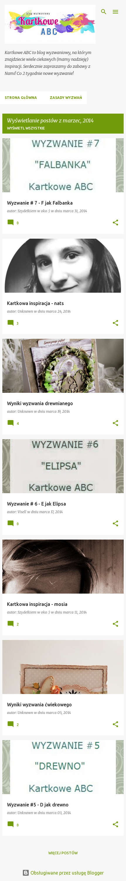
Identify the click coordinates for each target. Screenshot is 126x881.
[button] (115, 223)
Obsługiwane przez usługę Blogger (66, 872)
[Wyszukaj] (103, 12)
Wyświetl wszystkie (26, 128)
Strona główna (21, 98)
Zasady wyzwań (66, 98)
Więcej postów (63, 853)
